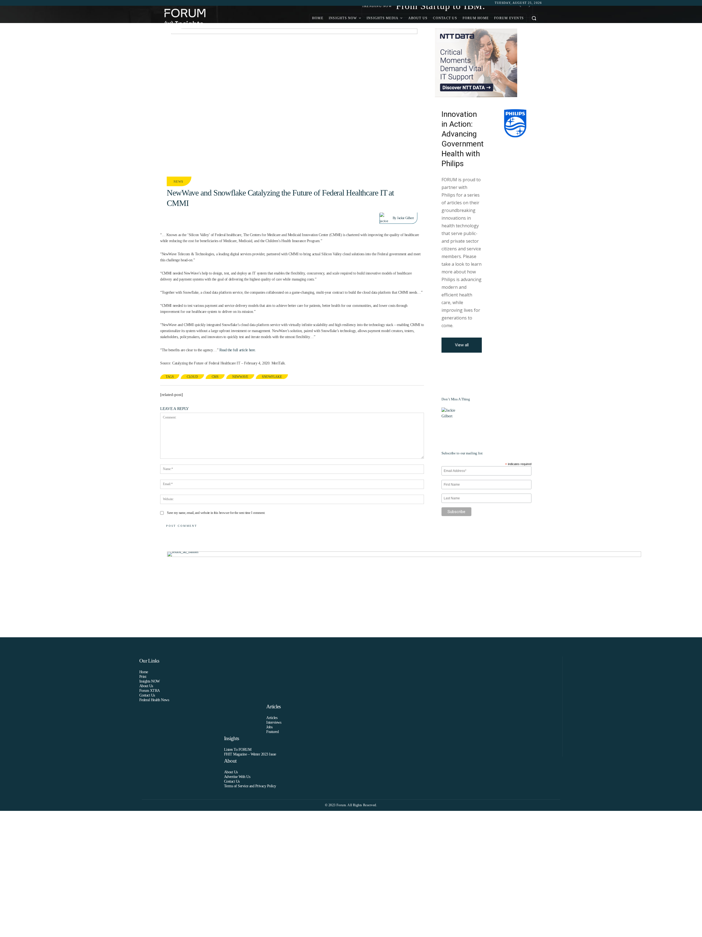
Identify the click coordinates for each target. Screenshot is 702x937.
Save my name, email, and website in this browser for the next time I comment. (216, 513)
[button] (533, 18)
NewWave (240, 377)
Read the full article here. (237, 350)
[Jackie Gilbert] (386, 218)
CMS (215, 377)
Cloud (192, 377)
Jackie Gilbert (405, 218)
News (178, 181)
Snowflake (272, 377)
